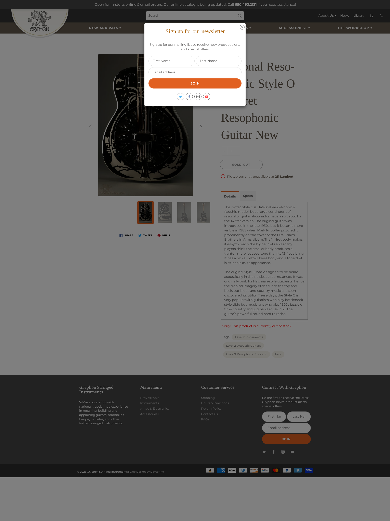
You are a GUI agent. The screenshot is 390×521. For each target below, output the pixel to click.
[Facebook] (189, 96)
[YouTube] (206, 96)
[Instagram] (198, 96)
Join (195, 83)
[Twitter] (180, 96)
